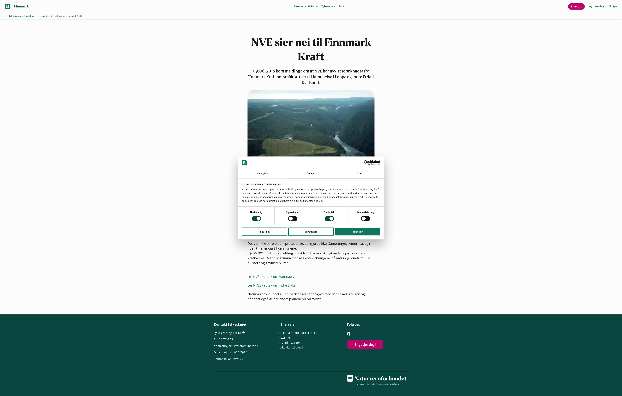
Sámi (342, 6)
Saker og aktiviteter (306, 6)
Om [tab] (359, 173)
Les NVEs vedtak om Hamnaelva (272, 277)
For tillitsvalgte (290, 342)
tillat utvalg (311, 231)
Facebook (349, 334)
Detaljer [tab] (311, 173)
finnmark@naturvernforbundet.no (236, 346)
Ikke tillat (264, 231)
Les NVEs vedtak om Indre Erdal (272, 285)
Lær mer (285, 337)
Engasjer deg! (365, 344)
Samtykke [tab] (262, 173)
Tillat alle (358, 231)
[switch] (292, 218)
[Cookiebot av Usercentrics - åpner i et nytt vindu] (366, 162)
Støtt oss (576, 6)
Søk (614, 6)
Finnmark (21, 6)
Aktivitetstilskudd (291, 347)
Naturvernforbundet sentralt (298, 332)
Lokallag (598, 6)
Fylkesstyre (328, 6)
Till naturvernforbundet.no (21, 16)
